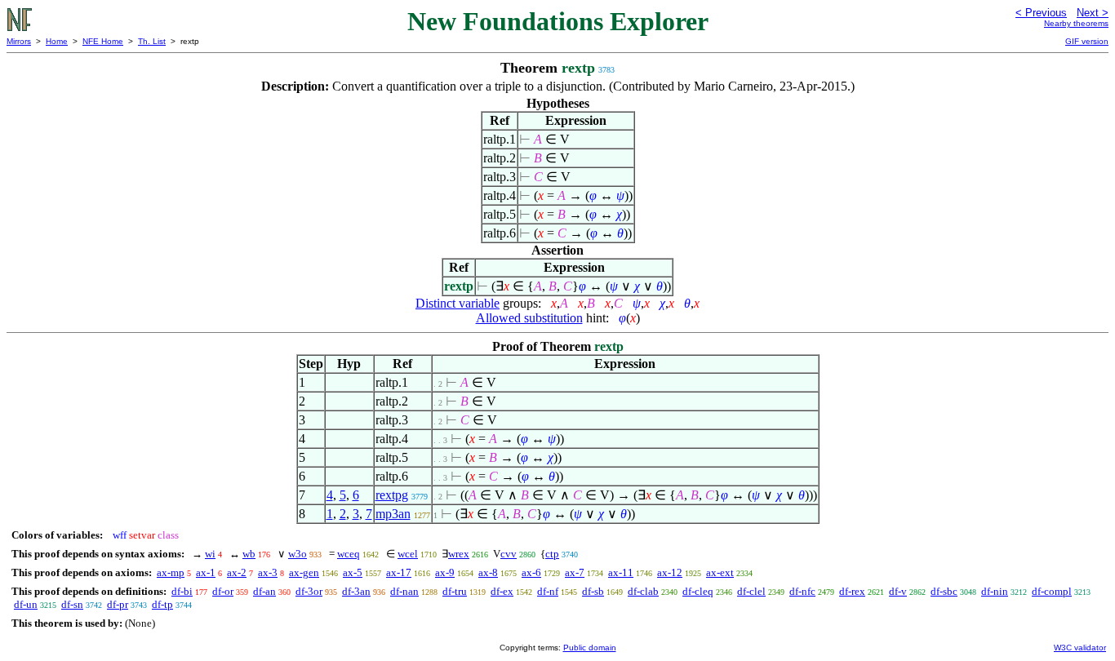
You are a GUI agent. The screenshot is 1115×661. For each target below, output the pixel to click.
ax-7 (574, 572)
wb (248, 554)
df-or (222, 591)
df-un (26, 604)
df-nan (404, 591)
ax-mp (170, 572)
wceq (348, 554)
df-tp (162, 604)
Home (57, 41)
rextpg (391, 495)
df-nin (994, 591)
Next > (1092, 13)
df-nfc (802, 591)
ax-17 (398, 572)
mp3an (393, 514)
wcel (408, 554)
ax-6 (531, 572)
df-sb (593, 591)
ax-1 (205, 572)
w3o (297, 554)
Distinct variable (457, 303)
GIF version (1086, 41)
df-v (898, 591)
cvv (508, 554)
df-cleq (697, 591)
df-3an (356, 591)
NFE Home (102, 41)
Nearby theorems (1076, 23)
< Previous (1041, 13)
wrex (458, 554)
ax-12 (669, 572)
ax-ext (720, 572)
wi (210, 554)
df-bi (182, 591)
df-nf (547, 591)
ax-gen (304, 572)
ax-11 (620, 572)
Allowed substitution (529, 318)
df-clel (751, 591)
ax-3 (268, 572)
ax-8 (488, 572)
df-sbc (944, 591)
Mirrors (19, 41)
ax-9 (445, 572)
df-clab (643, 591)
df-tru (454, 591)
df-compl (1052, 591)
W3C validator (1080, 647)
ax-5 (352, 572)
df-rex (852, 591)
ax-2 (237, 572)
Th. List (152, 41)
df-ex (502, 591)
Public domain (589, 647)
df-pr (117, 604)
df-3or (308, 591)
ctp (552, 554)
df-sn (72, 604)
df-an (264, 591)
